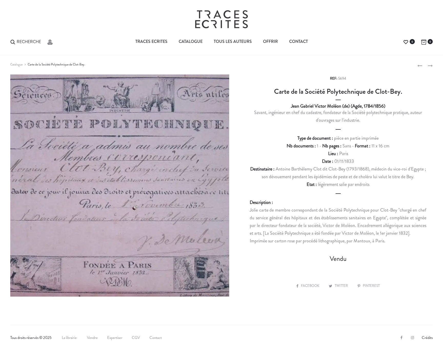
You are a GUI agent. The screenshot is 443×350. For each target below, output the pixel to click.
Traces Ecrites (151, 41)
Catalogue (191, 41)
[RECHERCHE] (12, 41)
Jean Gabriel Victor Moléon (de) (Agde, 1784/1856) (338, 106)
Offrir (270, 41)
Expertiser (114, 337)
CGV (136, 337)
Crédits (427, 337)
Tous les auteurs (233, 41)
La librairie (69, 337)
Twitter (342, 285)
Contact (298, 41)
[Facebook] (401, 337)
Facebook (310, 285)
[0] (405, 41)
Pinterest (371, 285)
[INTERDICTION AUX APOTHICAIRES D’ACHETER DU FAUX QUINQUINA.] (419, 65)
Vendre (92, 337)
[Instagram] (412, 337)
